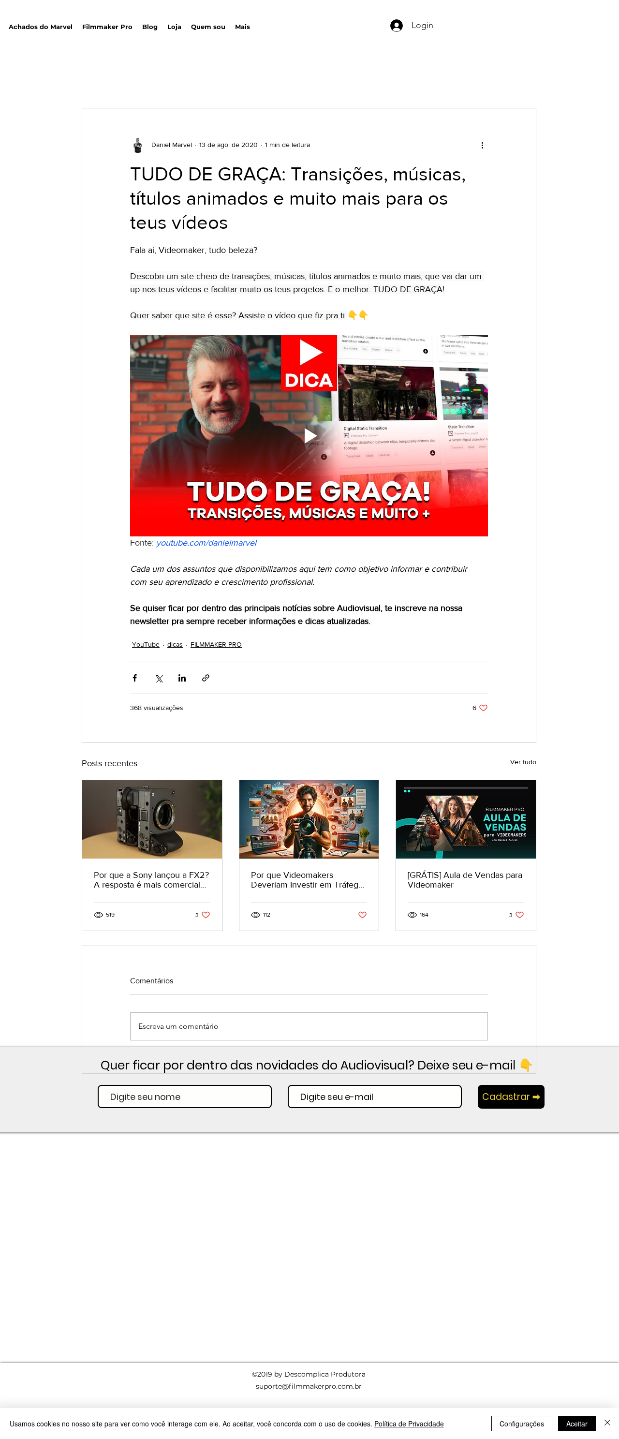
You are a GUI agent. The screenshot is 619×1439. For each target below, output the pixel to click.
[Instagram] (517, 27)
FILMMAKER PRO (216, 644)
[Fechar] (607, 1423)
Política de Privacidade (409, 1423)
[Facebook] (532, 27)
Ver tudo (523, 762)
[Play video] (309, 435)
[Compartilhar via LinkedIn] (182, 677)
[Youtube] (503, 27)
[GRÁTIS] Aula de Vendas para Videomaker (465, 880)
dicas (175, 644)
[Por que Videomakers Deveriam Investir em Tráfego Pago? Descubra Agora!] (309, 819)
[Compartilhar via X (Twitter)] (158, 677)
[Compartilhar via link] (205, 677)
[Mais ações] (482, 145)
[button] (344, 24)
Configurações (522, 1423)
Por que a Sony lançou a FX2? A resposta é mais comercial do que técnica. (151, 880)
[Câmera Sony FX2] (152, 819)
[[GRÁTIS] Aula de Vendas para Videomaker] (466, 819)
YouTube (146, 644)
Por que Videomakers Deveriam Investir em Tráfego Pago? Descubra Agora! (307, 880)
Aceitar (577, 1423)
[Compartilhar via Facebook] (134, 677)
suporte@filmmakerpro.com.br (309, 1386)
